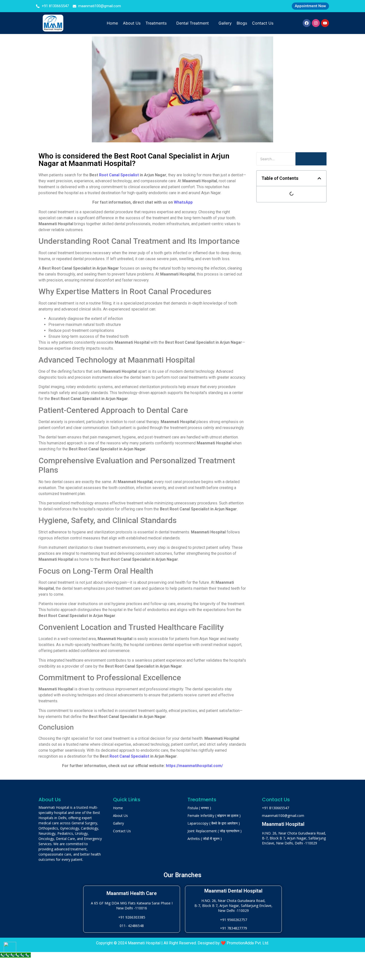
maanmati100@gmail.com (283, 815)
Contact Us (122, 831)
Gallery (118, 823)
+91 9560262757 (233, 919)
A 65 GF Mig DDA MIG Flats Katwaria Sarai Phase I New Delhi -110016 (132, 905)
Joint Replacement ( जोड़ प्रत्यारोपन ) (214, 831)
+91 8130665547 (275, 807)
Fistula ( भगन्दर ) (199, 807)
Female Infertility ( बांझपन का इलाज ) (214, 815)
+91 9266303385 (131, 917)
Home (118, 807)
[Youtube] (325, 23)
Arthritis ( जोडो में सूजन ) (204, 838)
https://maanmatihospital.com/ (194, 765)
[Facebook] (307, 23)
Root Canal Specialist (119, 175)
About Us (120, 815)
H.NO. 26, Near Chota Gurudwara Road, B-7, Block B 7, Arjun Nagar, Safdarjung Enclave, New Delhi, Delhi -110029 (294, 838)
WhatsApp (183, 202)
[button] (319, 178)
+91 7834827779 (233, 928)
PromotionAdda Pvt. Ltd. (248, 943)
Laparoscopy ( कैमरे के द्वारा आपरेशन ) (213, 823)
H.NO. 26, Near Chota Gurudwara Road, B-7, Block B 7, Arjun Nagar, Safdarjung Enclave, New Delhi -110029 (233, 905)
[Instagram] (316, 23)
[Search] (311, 158)
